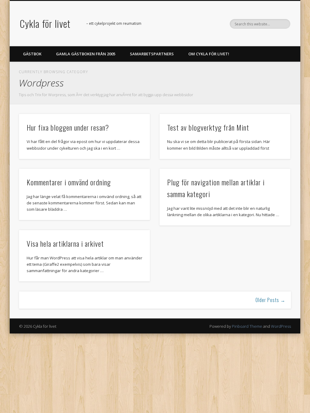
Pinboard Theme (247, 326)
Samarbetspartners (152, 54)
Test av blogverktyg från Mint (208, 127)
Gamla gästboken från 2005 (85, 54)
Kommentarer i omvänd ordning (69, 182)
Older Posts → (270, 300)
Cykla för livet (45, 23)
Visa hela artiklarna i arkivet (65, 243)
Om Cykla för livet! (208, 54)
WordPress (281, 326)
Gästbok (32, 54)
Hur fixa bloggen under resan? (68, 127)
